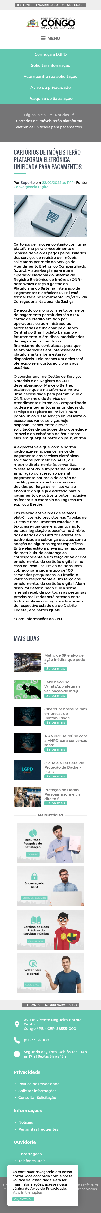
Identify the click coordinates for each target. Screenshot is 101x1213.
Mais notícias (50, 815)
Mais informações (27, 1192)
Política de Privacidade (39, 1084)
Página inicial (35, 115)
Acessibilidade (73, 4)
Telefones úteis (31, 1160)
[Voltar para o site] (50, 973)
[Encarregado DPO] (50, 886)
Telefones (24, 4)
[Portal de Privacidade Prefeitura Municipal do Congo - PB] (50, 23)
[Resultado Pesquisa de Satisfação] (50, 843)
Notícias (62, 115)
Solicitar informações (37, 1090)
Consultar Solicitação (37, 1097)
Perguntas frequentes (38, 1129)
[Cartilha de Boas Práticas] (50, 930)
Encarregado (47, 4)
